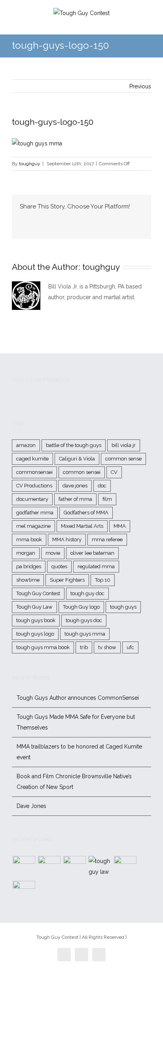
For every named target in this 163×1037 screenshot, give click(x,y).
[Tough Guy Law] (100, 866)
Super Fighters (67, 580)
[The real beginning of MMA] (74, 867)
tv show (107, 647)
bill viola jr (124, 445)
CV (114, 472)
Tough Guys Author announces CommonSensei (78, 698)
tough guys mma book (43, 647)
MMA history (67, 539)
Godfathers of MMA (86, 513)
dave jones (75, 486)
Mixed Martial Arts (82, 526)
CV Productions (34, 486)
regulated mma (96, 566)
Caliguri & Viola (77, 459)
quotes (59, 566)
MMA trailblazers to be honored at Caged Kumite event (79, 751)
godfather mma (34, 513)
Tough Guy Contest (38, 593)
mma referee (107, 539)
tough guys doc (84, 620)
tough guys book (35, 620)
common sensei (81, 472)
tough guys (123, 607)
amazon (26, 445)
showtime (28, 580)
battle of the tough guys (73, 445)
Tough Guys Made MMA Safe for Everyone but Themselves (76, 722)
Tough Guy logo (81, 607)
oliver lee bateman (92, 553)
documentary (32, 499)
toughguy (29, 163)
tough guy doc (87, 593)
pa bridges (28, 566)
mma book (29, 539)
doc (102, 486)
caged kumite (32, 459)
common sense (123, 459)
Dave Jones (31, 806)
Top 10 (102, 580)
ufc (130, 647)
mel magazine (33, 526)
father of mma (75, 499)
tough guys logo (35, 634)
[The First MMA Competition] (24, 867)
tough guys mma (84, 634)
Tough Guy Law (34, 607)
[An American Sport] (24, 892)
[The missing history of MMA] (125, 867)
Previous (140, 86)
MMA (120, 526)
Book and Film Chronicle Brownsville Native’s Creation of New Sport (74, 781)
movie (52, 553)
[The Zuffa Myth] (49, 867)
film (107, 499)
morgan (25, 553)
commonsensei (34, 472)
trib (84, 647)
